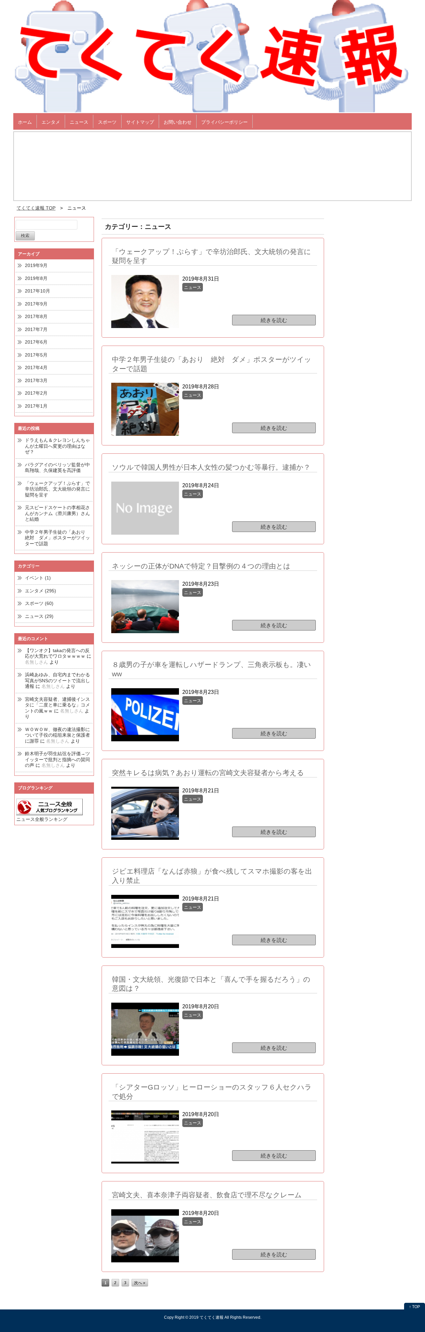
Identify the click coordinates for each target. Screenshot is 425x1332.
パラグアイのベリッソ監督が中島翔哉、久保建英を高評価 (57, 467)
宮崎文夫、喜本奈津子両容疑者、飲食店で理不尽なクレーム (207, 1195)
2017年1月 (36, 406)
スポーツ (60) (39, 603)
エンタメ (51, 122)
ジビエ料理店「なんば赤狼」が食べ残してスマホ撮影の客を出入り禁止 (212, 875)
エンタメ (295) (40, 590)
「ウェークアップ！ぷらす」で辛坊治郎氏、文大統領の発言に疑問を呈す (57, 489)
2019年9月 (36, 265)
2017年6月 (36, 342)
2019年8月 (36, 278)
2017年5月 (36, 355)
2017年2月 (36, 393)
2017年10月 (37, 291)
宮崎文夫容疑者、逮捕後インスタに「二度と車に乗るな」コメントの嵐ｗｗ (57, 705)
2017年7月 (36, 329)
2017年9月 (36, 303)
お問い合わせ (178, 122)
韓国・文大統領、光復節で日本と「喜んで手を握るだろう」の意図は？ (211, 983)
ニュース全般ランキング (41, 819)
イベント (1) (38, 577)
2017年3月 (36, 380)
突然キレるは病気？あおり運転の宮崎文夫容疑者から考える (208, 772)
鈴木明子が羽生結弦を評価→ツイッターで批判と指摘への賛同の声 (57, 759)
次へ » (139, 1283)
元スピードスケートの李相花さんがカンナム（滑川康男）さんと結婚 (57, 513)
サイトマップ (140, 122)
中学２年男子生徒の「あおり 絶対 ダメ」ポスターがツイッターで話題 (57, 537)
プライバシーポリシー (224, 122)
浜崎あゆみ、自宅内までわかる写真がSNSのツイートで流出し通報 (57, 680)
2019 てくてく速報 (206, 1317)
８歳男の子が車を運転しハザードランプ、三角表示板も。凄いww (211, 669)
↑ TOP (414, 1306)
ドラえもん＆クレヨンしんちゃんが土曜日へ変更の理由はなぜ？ (57, 445)
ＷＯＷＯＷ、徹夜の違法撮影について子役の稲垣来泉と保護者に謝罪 (57, 735)
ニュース (79, 122)
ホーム (25, 122)
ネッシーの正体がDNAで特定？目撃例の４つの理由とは (201, 566)
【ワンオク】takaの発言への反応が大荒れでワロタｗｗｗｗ (57, 653)
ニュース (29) (39, 616)
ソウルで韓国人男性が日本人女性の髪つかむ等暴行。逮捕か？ (211, 467)
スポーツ (107, 122)
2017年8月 (36, 316)
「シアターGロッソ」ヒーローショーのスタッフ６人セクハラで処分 (212, 1091)
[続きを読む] (224, 292)
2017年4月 (36, 367)
